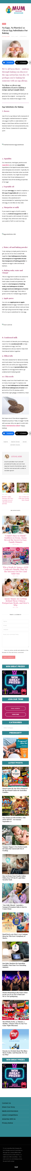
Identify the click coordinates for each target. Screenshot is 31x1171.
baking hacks (15, 441)
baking (6, 441)
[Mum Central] (16, 10)
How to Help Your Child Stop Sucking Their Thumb (23, 498)
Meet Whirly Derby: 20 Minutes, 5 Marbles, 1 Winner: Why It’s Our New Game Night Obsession (14, 1023)
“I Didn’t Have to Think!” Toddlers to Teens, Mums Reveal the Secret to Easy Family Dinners (15, 538)
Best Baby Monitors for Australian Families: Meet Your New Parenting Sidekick (14, 965)
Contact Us (6, 1103)
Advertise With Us (8, 1119)
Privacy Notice (7, 1123)
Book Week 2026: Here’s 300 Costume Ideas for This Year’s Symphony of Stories (15, 936)
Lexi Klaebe (6, 36)
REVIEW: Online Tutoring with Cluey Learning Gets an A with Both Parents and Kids (7, 500)
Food (4, 23)
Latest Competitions (10, 1115)
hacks (25, 441)
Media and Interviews (10, 1111)
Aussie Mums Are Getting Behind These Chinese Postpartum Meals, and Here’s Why (15, 601)
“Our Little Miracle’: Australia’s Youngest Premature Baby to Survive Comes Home (14, 907)
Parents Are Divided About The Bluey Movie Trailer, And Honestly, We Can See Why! (14, 1053)
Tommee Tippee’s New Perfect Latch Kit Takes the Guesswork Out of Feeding (14, 849)
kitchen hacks (15, 444)
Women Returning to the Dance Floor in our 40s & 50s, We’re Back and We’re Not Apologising (15, 994)
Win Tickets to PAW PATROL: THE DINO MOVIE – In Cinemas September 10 (14, 819)
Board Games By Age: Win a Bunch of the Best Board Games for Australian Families (14, 790)
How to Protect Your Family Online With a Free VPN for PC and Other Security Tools (14, 878)
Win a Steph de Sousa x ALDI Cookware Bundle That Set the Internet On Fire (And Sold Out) (15, 570)
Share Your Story (8, 1107)
